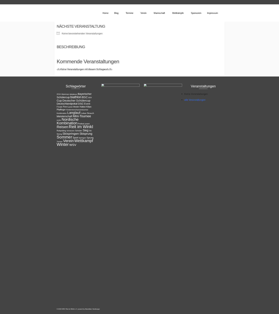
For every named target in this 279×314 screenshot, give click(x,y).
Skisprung (85, 133)
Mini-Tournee (82, 116)
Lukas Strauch (87, 113)
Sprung (90, 137)
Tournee (59, 141)
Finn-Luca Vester (71, 107)
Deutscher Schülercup (76, 100)
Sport (75, 137)
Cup (59, 100)
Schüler (78, 131)
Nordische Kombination (67, 121)
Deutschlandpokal (67, 103)
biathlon (75, 97)
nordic (59, 120)
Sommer (64, 137)
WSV (72, 144)
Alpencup (65, 94)
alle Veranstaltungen (194, 99)
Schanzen (71, 131)
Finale (59, 107)
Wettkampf (83, 141)
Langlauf (73, 113)
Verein (68, 141)
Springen (82, 138)
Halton (83, 106)
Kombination (62, 113)
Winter (63, 144)
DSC (81, 103)
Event (87, 104)
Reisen (62, 127)
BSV (90, 97)
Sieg (85, 130)
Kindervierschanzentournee (77, 110)
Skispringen (70, 133)
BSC (85, 97)
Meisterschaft (64, 116)
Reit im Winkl (81, 126)
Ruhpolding (61, 131)
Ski (90, 131)
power (87, 124)
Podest (81, 123)
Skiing (59, 134)
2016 (59, 94)
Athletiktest (73, 94)
